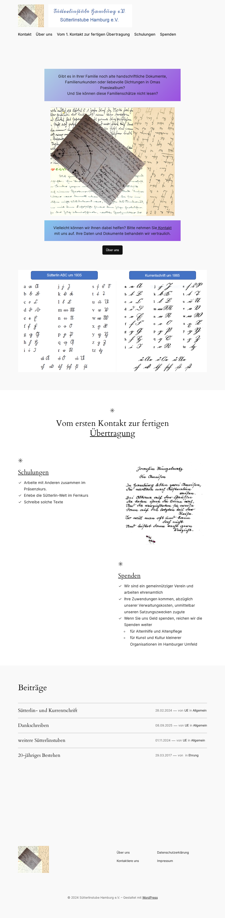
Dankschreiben (33, 725)
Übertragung (112, 433)
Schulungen (33, 472)
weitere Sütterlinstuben (41, 740)
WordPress (150, 897)
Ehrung (194, 755)
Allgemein (200, 710)
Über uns (112, 250)
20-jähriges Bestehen (39, 755)
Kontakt (164, 228)
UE (186, 710)
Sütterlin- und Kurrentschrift (47, 710)
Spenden (129, 576)
